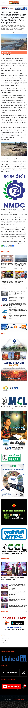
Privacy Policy (5, 640)
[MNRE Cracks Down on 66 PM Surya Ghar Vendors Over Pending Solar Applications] (21, 274)
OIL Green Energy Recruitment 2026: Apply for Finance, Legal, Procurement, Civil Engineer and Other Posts (18, 304)
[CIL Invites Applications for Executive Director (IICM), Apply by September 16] (4, 293)
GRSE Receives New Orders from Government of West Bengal (7, 264)
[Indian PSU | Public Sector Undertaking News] (14, 2)
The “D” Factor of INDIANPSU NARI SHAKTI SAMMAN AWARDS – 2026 (12, 578)
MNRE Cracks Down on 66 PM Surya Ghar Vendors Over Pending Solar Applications (20, 280)
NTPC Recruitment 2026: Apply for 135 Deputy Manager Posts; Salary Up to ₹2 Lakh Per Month (18, 311)
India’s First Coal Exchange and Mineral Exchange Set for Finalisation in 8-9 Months (20, 265)
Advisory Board (5, 642)
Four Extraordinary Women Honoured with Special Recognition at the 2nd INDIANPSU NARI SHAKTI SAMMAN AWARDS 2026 (17, 586)
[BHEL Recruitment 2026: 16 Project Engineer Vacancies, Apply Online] (4, 299)
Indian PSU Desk (5, 32)
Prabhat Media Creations (19, 699)
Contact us (4, 644)
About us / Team (5, 638)
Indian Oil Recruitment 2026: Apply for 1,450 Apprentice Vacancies (17, 316)
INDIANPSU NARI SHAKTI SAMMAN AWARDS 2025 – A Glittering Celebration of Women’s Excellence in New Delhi (18, 605)
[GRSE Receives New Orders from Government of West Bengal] (7, 258)
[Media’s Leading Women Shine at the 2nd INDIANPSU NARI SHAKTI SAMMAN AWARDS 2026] (4, 593)
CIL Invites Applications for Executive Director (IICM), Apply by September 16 (18, 292)
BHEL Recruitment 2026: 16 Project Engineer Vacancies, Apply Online (16, 298)
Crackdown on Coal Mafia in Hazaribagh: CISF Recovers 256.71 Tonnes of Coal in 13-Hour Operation (7, 280)
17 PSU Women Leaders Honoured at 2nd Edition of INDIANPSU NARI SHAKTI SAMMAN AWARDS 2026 (17, 599)
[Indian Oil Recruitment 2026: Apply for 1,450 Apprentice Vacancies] (4, 317)
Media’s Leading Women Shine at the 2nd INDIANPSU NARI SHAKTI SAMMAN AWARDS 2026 (17, 593)
